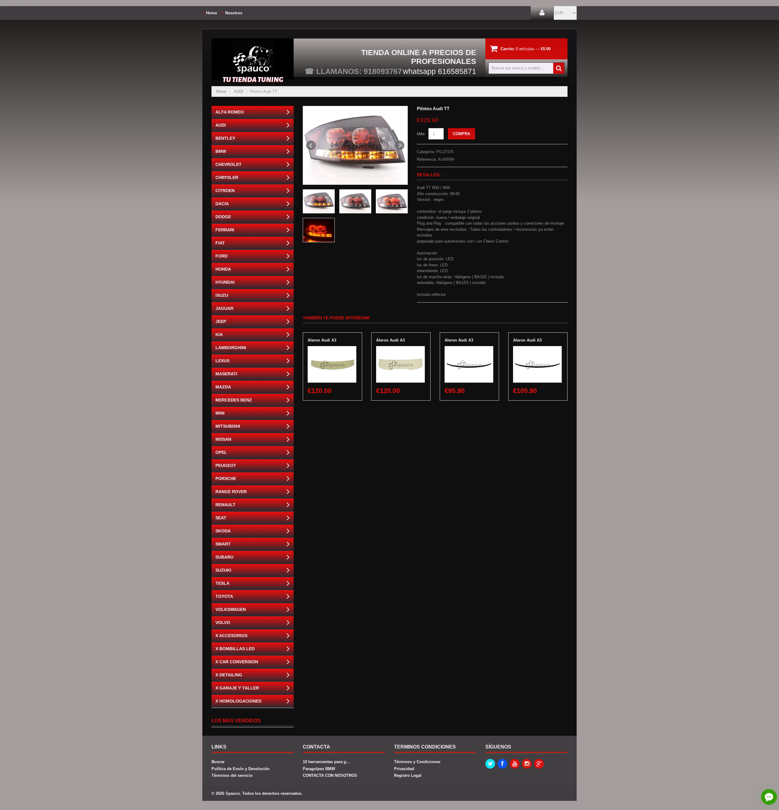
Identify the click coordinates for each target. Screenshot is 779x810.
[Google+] (539, 764)
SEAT (220, 517)
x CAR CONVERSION (236, 661)
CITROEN (225, 190)
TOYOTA (224, 596)
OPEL (221, 452)
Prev (311, 145)
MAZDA (223, 386)
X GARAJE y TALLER (237, 688)
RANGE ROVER (231, 491)
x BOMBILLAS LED (235, 648)
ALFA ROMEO (229, 112)
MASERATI (226, 373)
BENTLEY (225, 138)
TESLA (222, 583)
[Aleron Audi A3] (332, 349)
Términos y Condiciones (417, 761)
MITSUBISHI (227, 426)
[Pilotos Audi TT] (355, 145)
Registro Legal (407, 775)
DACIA (222, 203)
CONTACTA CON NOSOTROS (330, 775)
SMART (223, 544)
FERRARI (224, 229)
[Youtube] (514, 764)
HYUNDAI (225, 282)
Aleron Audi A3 (322, 340)
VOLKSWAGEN (230, 609)
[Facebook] (502, 764)
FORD (221, 256)
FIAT (220, 242)
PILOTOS (445, 151)
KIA (219, 334)
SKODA (223, 530)
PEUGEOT (225, 465)
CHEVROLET (228, 164)
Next (399, 145)
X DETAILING (228, 674)
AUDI (238, 91)
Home (211, 13)
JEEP (220, 321)
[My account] (542, 13)
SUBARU (224, 557)
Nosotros (233, 13)
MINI (220, 413)
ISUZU (221, 295)
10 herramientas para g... (326, 761)
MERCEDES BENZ (233, 400)
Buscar (218, 761)
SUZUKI (223, 570)
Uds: (421, 133)
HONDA (223, 269)
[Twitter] (490, 764)
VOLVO (222, 622)
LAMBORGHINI (230, 347)
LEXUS (222, 360)
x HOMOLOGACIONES (238, 701)
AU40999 (446, 159)
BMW (220, 151)
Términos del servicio (232, 775)
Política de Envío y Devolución (240, 768)
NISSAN (223, 439)
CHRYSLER (226, 177)
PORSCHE (225, 478)
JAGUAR (224, 308)
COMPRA (461, 133)
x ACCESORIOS (231, 635)
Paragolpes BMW (319, 768)
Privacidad (404, 768)
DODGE (223, 216)
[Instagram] (527, 764)
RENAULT (225, 504)
